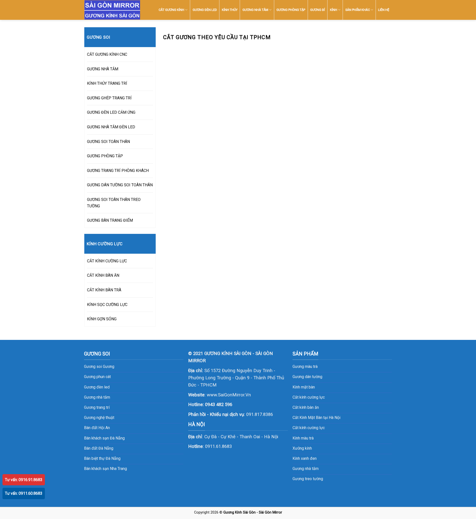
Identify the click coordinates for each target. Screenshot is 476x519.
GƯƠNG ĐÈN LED (205, 10)
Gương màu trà (305, 366)
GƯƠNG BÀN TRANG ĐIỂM (110, 220)
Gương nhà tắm (306, 468)
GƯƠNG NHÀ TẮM (255, 10)
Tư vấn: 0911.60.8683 (23, 493)
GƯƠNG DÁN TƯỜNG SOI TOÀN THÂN (120, 185)
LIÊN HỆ (383, 10)
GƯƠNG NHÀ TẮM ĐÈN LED (111, 127)
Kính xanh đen (305, 458)
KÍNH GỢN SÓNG (102, 319)
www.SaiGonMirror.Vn (229, 394)
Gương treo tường (308, 478)
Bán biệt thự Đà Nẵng (102, 458)
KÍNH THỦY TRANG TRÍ (107, 83)
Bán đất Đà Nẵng (98, 448)
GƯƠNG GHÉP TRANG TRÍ (109, 98)
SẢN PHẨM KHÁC (357, 10)
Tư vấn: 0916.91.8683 (23, 479)
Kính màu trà (303, 438)
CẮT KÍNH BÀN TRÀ (104, 290)
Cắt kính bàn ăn (306, 407)
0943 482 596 (218, 404)
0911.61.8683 (218, 446)
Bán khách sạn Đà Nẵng (104, 438)
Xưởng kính (302, 448)
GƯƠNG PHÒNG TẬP (290, 10)
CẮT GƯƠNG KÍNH (171, 10)
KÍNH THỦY (230, 10)
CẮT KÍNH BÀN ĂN (103, 275)
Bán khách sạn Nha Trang (105, 468)
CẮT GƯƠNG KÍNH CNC (107, 54)
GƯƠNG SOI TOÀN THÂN (108, 141)
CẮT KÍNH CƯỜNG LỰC (107, 261)
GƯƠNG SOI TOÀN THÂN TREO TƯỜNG (114, 202)
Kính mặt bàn (304, 387)
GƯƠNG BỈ (317, 10)
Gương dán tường (307, 376)
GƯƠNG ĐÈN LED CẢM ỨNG (111, 112)
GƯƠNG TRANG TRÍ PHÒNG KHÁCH (118, 170)
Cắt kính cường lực (309, 397)
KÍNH (333, 10)
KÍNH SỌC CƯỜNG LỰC (107, 304)
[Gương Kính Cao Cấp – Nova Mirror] (112, 10)
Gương (108, 366)
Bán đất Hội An (97, 427)
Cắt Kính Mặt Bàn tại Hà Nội (316, 417)
